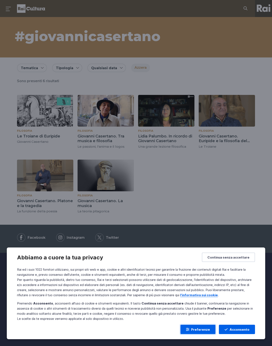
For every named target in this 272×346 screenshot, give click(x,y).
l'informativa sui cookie (199, 295)
